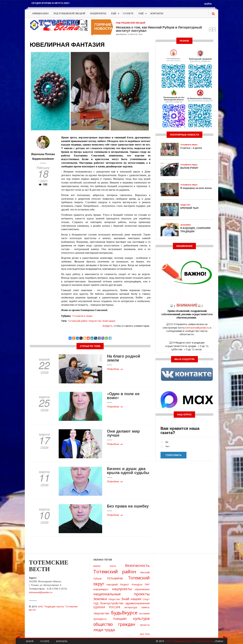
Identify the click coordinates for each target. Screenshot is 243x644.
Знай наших (108, 320)
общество (114, 599)
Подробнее (113, 368)
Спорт (146, 599)
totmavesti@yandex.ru (197, 327)
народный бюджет (118, 584)
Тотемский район (78, 320)
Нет (167, 446)
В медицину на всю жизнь (196, 188)
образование (142, 589)
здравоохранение (137, 603)
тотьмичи (115, 578)
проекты (145, 624)
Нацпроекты (98, 13)
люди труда (104, 629)
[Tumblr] (99, 338)
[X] (81, 338)
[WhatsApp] (106, 338)
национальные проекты (121, 593)
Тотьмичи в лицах (82, 315)
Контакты (156, 13)
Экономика (185, 225)
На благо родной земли (123, 358)
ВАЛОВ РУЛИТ (189, 168)
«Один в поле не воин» (123, 395)
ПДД (95, 603)
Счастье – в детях (191, 148)
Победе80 (120, 619)
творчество (95, 320)
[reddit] (88, 338)
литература (130, 607)
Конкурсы (137, 584)
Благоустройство (111, 603)
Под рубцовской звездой (69, 13)
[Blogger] (84, 338)
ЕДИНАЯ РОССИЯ (106, 607)
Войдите (107, 325)
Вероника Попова (43, 154)
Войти (208, 3)
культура (141, 618)
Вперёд (214, 29)
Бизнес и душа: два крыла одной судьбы (128, 470)
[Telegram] (110, 338)
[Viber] (102, 338)
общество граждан (114, 624)
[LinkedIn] (91, 338)
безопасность (137, 565)
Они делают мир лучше (123, 433)
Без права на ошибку (128, 506)
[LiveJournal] (95, 338)
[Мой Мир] (77, 338)
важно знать (104, 565)
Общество (185, 205)
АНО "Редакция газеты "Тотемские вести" (190, 641)
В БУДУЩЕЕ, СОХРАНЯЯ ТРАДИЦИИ (195, 229)
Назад (210, 29)
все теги (145, 634)
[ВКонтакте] (70, 338)
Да (166, 442)
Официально (40, 13)
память (145, 607)
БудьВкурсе (124, 612)
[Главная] (59, 25)
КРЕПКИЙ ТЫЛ (189, 208)
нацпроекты (122, 589)
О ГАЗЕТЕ (128, 13)
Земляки (100, 599)
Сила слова (125, 27)
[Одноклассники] (73, 338)
